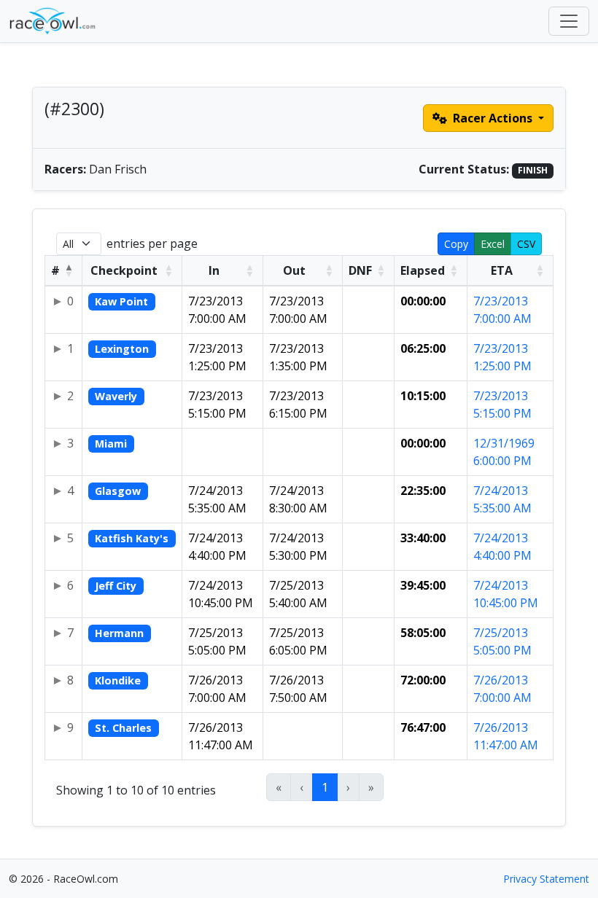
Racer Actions (492, 118)
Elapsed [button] (422, 270)
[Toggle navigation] (568, 21)
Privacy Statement (546, 879)
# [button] (55, 270)
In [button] (214, 270)
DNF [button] (360, 270)
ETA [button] (502, 270)
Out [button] (294, 270)
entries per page (152, 243)
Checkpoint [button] (124, 270)
